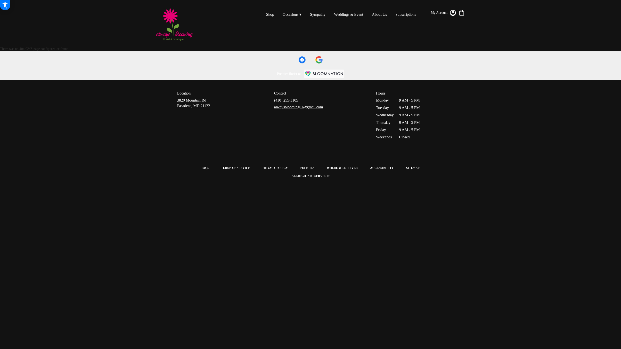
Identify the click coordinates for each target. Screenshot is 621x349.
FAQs (205, 168)
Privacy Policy (275, 168)
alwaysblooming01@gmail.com (298, 107)
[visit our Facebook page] (302, 59)
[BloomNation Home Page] (324, 74)
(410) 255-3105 (286, 100)
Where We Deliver (342, 168)
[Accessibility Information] (5, 5)
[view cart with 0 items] (462, 12)
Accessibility (382, 168)
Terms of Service (235, 168)
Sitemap (412, 168)
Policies (307, 168)
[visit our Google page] (318, 59)
